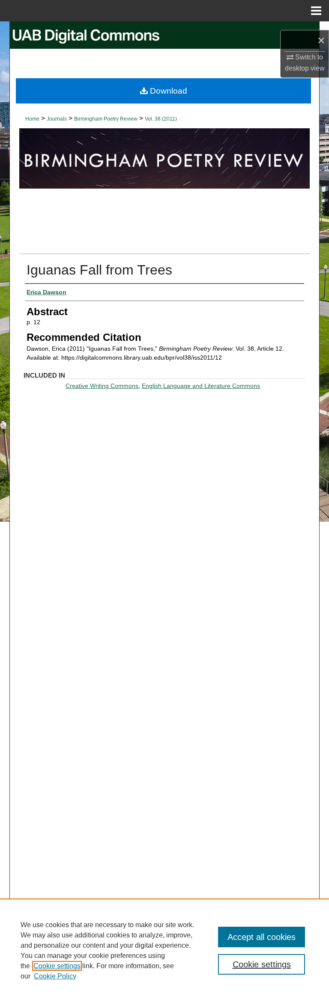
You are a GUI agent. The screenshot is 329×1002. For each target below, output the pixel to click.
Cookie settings (57, 965)
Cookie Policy (55, 976)
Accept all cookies (261, 937)
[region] (164, 950)
